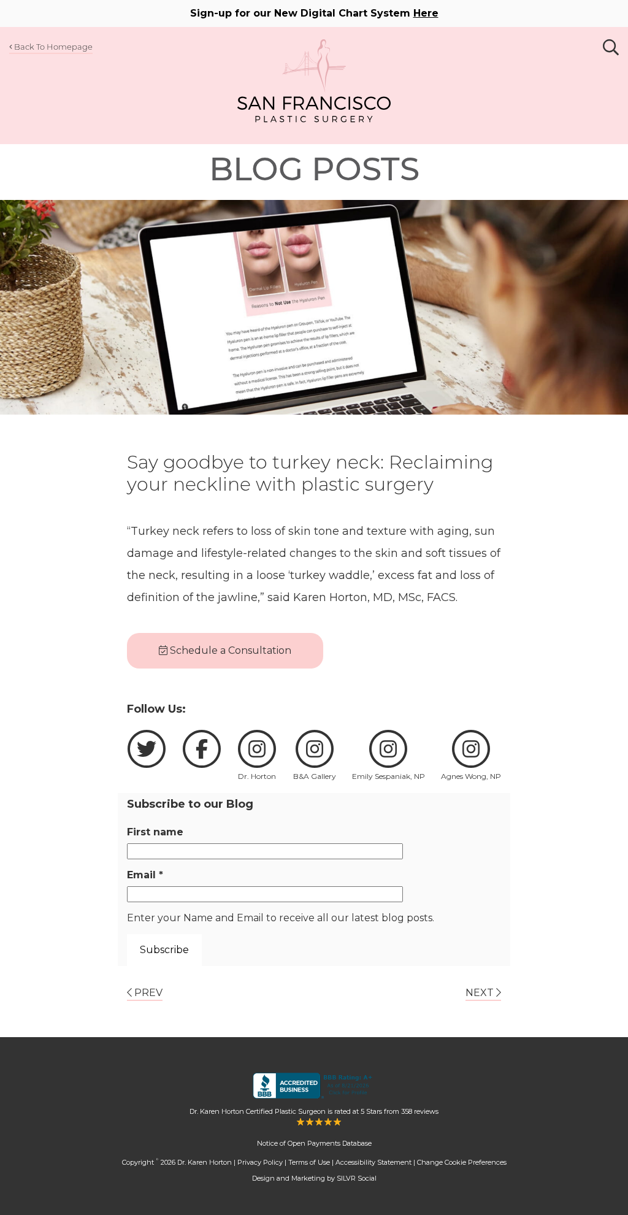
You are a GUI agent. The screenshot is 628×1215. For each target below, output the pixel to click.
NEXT (480, 992)
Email (145, 875)
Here (425, 13)
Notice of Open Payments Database (314, 1143)
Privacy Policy (260, 1162)
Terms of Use (309, 1162)
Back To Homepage (52, 47)
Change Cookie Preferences (462, 1162)
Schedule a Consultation (229, 650)
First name (155, 832)
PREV (147, 992)
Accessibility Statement (373, 1162)
